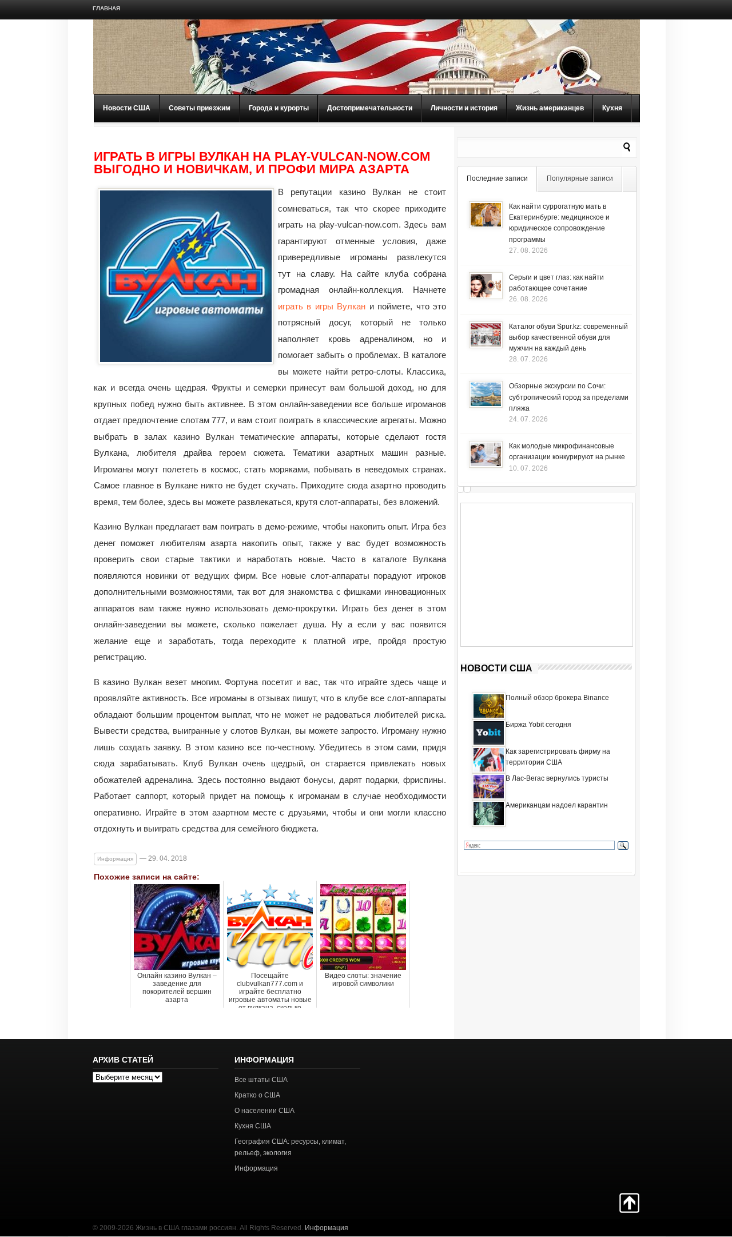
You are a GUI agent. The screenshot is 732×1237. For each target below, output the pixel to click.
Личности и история (464, 108)
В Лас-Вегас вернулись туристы (557, 778)
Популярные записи (580, 178)
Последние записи (497, 178)
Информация (115, 859)
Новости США (126, 108)
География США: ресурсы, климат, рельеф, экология (290, 1146)
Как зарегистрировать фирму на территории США (558, 756)
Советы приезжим (199, 108)
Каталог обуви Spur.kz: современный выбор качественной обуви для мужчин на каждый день (568, 337)
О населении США (264, 1111)
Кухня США (252, 1126)
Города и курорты (279, 108)
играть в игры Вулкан (321, 306)
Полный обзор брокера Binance (557, 698)
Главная (106, 8)
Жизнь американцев (550, 108)
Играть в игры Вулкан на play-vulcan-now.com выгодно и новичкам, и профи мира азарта (262, 163)
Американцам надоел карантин (557, 805)
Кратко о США (257, 1095)
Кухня (612, 108)
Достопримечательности (369, 108)
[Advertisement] (546, 574)
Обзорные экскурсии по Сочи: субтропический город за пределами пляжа (568, 397)
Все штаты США (261, 1080)
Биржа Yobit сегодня (538, 725)
